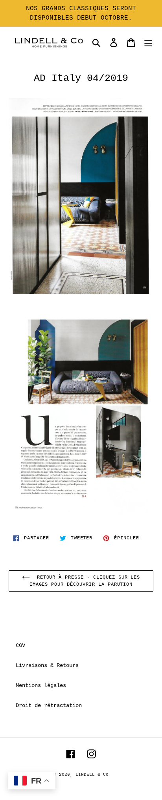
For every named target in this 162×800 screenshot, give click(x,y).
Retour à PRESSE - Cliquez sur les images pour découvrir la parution (84, 581)
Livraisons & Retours (47, 665)
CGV (20, 645)
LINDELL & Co (92, 774)
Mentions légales (41, 685)
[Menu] (148, 42)
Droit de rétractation (49, 705)
